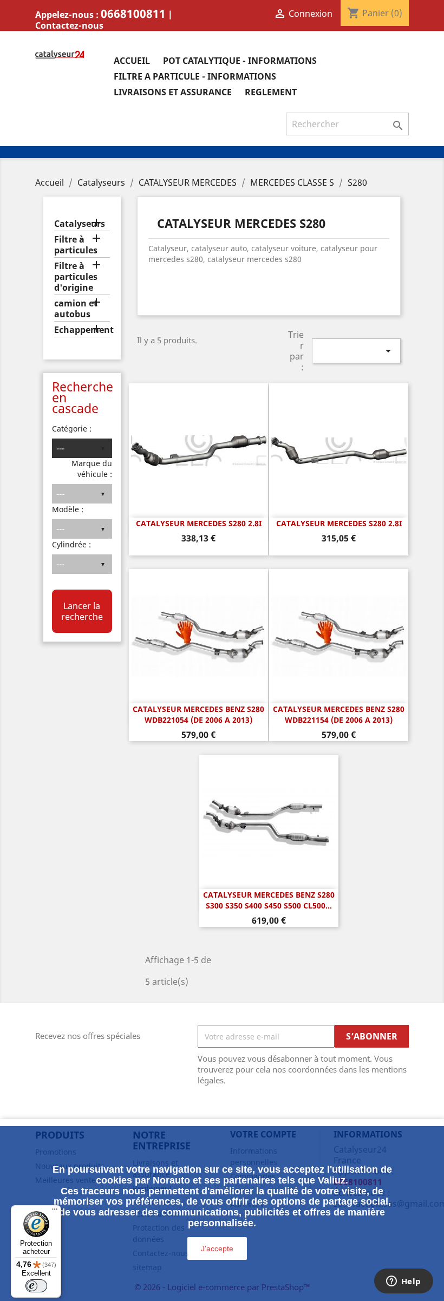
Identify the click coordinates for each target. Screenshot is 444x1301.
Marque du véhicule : (91, 468)
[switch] (36, 1285)
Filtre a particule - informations (195, 76)
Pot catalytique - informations (240, 61)
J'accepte (217, 1248)
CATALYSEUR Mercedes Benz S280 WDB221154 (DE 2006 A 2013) (338, 714)
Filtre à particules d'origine (75, 276)
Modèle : (67, 509)
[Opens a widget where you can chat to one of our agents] (403, 1282)
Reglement (271, 92)
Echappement (82, 330)
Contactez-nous (69, 25)
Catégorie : (72, 428)
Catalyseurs (79, 224)
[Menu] (54, 1211)
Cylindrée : (71, 544)
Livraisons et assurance (173, 92)
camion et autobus (75, 309)
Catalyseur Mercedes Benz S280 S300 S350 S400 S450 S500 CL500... (269, 900)
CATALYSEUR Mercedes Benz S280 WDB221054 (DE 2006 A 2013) (198, 714)
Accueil (132, 61)
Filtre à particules (75, 245)
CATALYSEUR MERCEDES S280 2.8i (199, 523)
